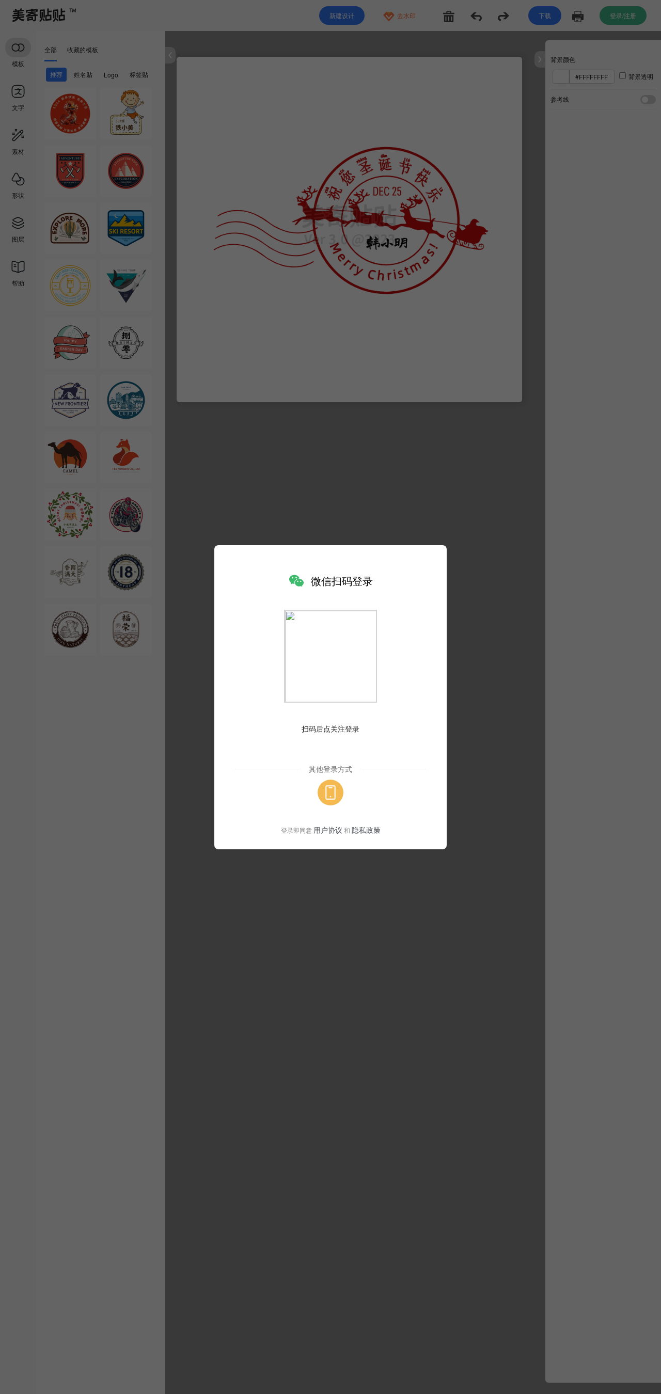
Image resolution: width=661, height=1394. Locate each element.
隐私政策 (366, 830)
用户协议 (327, 830)
